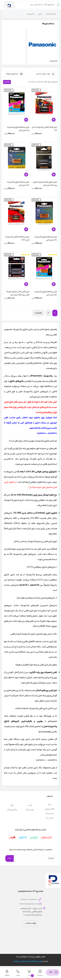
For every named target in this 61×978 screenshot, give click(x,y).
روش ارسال (30, 809)
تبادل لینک (49, 813)
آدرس (30, 805)
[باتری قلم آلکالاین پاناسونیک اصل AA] (44, 107)
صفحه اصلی (50, 14)
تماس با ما (49, 818)
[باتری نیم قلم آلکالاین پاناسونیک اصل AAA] (16, 216)
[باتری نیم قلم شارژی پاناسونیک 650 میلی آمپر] (16, 107)
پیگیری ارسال (12, 809)
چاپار (12, 805)
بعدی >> (38, 313)
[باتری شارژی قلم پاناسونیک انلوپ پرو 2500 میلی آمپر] (44, 162)
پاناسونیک (30, 14)
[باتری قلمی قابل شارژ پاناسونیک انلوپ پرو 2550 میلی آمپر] (16, 271)
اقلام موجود (49, 809)
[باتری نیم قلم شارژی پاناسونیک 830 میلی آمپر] (16, 162)
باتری (40, 14)
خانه (49, 804)
